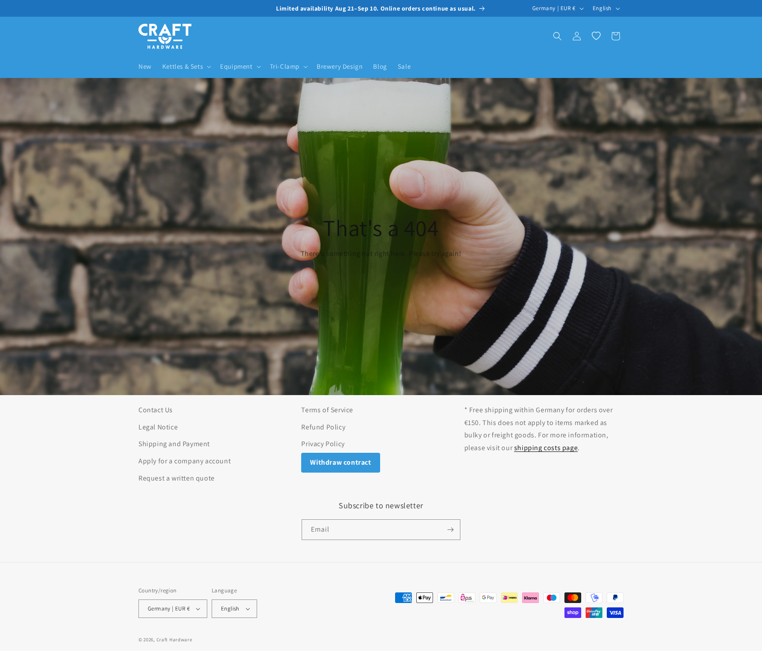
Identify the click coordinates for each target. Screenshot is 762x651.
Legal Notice (158, 427)
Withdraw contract (340, 462)
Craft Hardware (174, 639)
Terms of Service (327, 409)
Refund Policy (323, 427)
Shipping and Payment (174, 443)
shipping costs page (546, 447)
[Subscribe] (450, 529)
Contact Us (155, 409)
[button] (186, 66)
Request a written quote (176, 478)
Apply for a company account (184, 461)
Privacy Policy (322, 443)
